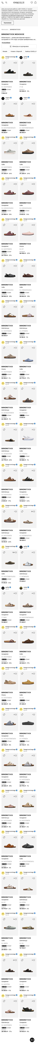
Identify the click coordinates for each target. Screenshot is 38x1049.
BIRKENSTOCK (7, 82)
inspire (8, 97)
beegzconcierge (10, 56)
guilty (25, 56)
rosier (25, 587)
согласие (27, 17)
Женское (4, 29)
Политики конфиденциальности (12, 15)
